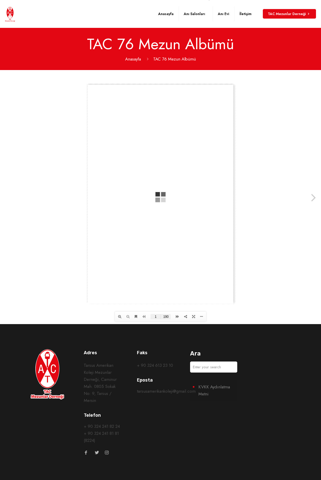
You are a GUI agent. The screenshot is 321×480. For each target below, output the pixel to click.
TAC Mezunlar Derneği (287, 13)
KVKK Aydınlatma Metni (214, 390)
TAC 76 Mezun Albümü (174, 59)
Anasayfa (133, 59)
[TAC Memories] (10, 14)
